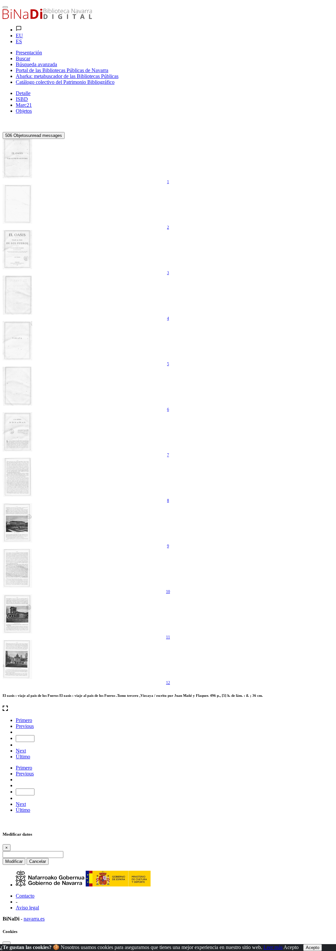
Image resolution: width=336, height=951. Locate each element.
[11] (17, 614)
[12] (17, 659)
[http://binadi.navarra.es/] (47, 17)
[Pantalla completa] (168, 709)
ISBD (22, 99)
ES (19, 41)
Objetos (24, 111)
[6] (17, 386)
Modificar (14, 861)
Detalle (23, 93)
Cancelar (37, 861)
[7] (17, 431)
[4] (17, 295)
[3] (17, 249)
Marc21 (24, 105)
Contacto (25, 896)
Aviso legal (27, 907)
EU (19, 35)
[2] (17, 204)
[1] (17, 158)
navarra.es (34, 919)
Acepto (291, 947)
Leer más (273, 947)
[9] (17, 522)
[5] (17, 340)
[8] (17, 477)
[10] (17, 568)
